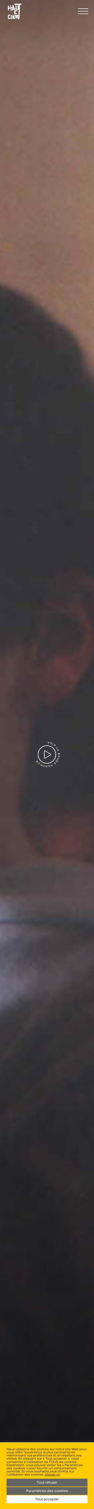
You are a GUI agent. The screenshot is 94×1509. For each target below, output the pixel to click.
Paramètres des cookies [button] (47, 1491)
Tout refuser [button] (47, 1482)
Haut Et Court (15, 11)
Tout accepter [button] (47, 1499)
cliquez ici (52, 1474)
